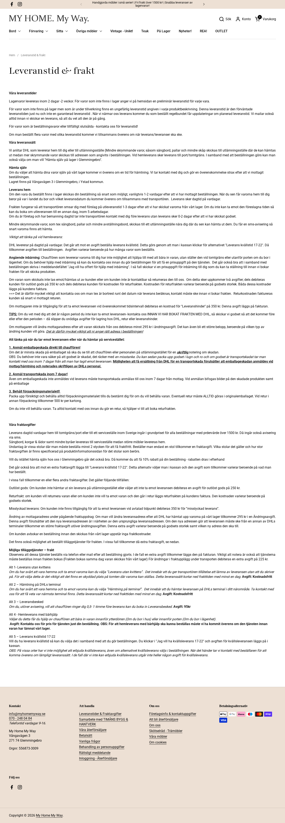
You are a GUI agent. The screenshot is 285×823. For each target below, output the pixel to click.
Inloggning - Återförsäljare (98, 758)
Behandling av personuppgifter (101, 747)
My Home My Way (49, 815)
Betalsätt (85, 735)
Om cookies (157, 742)
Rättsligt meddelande (94, 753)
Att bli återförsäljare (163, 719)
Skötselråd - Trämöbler (165, 731)
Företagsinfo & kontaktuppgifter (172, 714)
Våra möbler (158, 736)
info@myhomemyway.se (27, 714)
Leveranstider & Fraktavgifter (100, 714)
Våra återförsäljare (92, 730)
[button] (225, 19)
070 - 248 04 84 (20, 718)
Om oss (154, 725)
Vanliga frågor (89, 741)
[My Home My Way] (49, 19)
